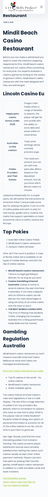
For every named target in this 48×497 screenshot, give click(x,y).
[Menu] (41, 7)
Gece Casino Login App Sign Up (19, 481)
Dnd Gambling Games (14, 478)
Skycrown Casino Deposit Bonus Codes (23, 370)
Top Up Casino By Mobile (16, 485)
